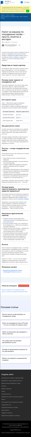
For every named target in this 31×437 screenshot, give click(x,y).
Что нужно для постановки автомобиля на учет (11, 341)
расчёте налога (9, 222)
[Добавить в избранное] (19, 45)
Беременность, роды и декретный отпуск (11, 380)
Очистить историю (23, 285)
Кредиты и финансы (6, 388)
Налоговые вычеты (6, 394)
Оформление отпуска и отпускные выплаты (12, 396)
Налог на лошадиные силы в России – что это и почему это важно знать (15, 324)
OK (27, 11)
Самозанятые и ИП (6, 404)
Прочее (3, 399)
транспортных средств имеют (15, 55)
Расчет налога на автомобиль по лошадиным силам (13, 315)
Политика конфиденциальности (8, 432)
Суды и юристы (5, 410)
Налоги (3, 391)
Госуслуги (3, 386)
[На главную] (2, 2)
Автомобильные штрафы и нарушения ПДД (12, 378)
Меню (27, 2)
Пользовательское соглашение (23, 432)
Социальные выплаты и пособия (9, 407)
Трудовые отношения (6, 412)
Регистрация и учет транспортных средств (12, 402)
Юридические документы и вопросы (10, 415)
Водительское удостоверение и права (10, 383)
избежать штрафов (23, 199)
